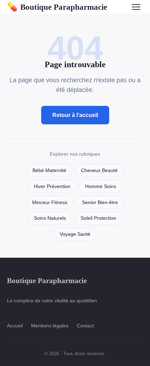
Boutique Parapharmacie (57, 6)
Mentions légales (49, 325)
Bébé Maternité (49, 170)
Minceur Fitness (49, 202)
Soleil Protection (98, 218)
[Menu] (136, 7)
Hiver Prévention (52, 186)
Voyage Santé (75, 234)
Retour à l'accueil (75, 115)
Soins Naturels (50, 218)
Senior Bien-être (100, 202)
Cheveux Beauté (99, 170)
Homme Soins (100, 186)
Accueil (15, 325)
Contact (85, 325)
